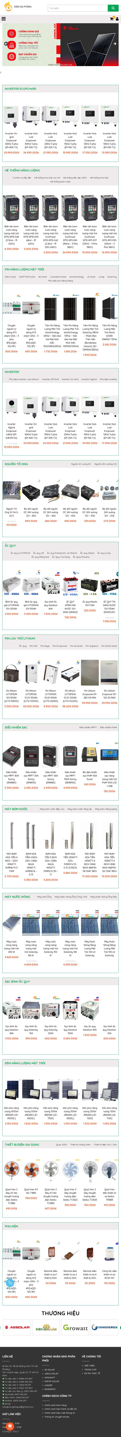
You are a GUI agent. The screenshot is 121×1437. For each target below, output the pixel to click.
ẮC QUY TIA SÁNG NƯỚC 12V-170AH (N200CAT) (109, 607)
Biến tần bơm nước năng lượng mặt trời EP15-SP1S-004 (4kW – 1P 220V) (31, 235)
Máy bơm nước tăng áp (80, 809)
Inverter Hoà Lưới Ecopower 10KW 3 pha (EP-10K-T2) (109, 140)
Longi (101, 276)
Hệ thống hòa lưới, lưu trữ (47, 177)
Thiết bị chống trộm (80, 1144)
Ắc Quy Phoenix (81, 556)
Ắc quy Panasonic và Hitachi (62, 553)
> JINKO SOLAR (50, 1373)
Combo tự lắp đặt (22, 177)
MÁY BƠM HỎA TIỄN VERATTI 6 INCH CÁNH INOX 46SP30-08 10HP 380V (90, 862)
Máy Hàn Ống (44, 896)
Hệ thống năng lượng (22, 170)
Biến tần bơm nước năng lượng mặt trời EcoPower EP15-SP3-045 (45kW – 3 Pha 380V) (70, 237)
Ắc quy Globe (87, 553)
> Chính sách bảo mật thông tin (58, 1413)
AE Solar (42, 276)
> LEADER (47, 1385)
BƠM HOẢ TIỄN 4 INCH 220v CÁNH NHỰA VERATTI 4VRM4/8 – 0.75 (31, 864)
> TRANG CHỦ (89, 1369)
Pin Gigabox (92, 645)
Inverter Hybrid (89, 379)
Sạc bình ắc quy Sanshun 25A (109, 1030)
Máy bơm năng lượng (106, 809)
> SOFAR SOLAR (50, 1381)
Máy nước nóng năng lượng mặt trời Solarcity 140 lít (70, 948)
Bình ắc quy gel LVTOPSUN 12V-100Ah (31, 605)
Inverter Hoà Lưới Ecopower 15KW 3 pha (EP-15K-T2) (70, 140)
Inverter (12, 372)
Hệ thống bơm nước (60, 181)
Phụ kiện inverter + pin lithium (24, 379)
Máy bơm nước (16, 809)
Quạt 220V (61, 1144)
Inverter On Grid (70, 379)
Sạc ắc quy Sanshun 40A (90, 1028)
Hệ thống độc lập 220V (75, 177)
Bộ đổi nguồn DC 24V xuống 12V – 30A (90, 512)
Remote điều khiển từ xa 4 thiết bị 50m (89, 1274)
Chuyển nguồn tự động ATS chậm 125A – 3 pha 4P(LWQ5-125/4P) (11, 336)
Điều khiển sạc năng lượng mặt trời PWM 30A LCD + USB (109, 779)
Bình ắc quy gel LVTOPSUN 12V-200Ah (11, 605)
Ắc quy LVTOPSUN (20, 553)
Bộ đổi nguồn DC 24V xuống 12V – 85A (31, 512)
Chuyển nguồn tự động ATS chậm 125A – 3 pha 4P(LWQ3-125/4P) (31, 336)
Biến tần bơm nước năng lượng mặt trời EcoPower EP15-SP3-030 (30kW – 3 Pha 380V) (109, 237)
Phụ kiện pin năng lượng (60, 280)
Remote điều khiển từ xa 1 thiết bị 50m (50, 1274)
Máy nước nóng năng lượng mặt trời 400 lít (11, 946)
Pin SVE (33, 645)
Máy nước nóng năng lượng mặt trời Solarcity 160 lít (31, 948)
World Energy (76, 276)
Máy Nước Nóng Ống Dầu (103, 896)
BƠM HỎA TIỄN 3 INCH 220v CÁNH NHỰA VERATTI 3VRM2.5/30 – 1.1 (50, 864)
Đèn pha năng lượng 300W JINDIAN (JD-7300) (50, 1113)
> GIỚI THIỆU (88, 1365)
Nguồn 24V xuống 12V (105, 464)
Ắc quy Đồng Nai (40, 556)
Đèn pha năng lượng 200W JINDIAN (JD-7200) (89, 1113)
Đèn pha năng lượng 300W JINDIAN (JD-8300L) (70, 1113)
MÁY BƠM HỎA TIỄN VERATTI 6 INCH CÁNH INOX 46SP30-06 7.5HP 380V (109, 862)
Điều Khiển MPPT (88, 727)
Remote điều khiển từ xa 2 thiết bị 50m (70, 1274)
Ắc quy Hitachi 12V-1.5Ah (90, 603)
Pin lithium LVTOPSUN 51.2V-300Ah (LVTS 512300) (31, 696)
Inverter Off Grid (50, 379)
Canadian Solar (58, 276)
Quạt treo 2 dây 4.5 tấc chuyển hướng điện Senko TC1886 (11, 1196)
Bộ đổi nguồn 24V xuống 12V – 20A (109, 512)
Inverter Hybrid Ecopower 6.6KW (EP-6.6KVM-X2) (11, 431)
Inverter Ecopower (20, 89)
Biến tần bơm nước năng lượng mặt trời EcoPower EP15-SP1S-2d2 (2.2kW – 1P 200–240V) (50, 237)
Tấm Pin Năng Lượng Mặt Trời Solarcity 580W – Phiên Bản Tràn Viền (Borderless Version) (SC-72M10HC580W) (90, 337)
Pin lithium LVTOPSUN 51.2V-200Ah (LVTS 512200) (70, 696)
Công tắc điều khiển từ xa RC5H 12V (109, 1274)
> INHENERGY (49, 1389)
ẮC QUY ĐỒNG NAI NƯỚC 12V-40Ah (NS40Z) (70, 607)
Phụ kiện (11, 1226)
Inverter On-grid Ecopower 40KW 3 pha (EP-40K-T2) (11, 140)
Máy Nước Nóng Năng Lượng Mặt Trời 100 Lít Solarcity (109, 948)
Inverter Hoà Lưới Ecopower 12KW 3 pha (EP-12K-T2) (90, 140)
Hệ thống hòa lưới (99, 177)
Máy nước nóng (17, 897)
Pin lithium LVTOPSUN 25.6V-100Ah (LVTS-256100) (50, 696)
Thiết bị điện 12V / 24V (105, 1144)
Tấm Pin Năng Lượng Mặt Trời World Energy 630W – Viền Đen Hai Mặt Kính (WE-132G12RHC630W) (52, 336)
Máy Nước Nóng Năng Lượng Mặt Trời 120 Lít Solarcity (90, 948)
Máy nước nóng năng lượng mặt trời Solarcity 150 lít (50, 948)
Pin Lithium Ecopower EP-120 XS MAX (109, 694)
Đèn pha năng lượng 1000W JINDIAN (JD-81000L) (11, 1113)
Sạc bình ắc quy (17, 981)
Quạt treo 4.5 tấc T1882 (31, 1191)
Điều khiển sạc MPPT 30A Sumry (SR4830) (31, 777)
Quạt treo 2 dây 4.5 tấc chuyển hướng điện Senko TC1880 (50, 1196)
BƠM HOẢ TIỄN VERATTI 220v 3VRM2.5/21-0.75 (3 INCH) (70, 860)
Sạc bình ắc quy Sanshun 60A (50, 605)
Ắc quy (10, 545)
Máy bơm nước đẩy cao (52, 809)
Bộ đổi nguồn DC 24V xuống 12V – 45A (70, 512)
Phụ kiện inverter (108, 379)
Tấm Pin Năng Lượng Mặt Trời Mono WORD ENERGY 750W (109, 332)
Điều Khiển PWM (108, 727)
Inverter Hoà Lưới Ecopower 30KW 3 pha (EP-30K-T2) (31, 140)
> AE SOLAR (48, 1369)
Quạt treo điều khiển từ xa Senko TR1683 (109, 1194)
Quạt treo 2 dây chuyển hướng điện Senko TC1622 (70, 1194)
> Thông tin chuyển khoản (55, 1416)
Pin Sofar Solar (109, 645)
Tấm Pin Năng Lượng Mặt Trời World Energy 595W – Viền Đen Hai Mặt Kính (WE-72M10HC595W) (71, 336)
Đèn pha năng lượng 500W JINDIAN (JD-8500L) (31, 1113)
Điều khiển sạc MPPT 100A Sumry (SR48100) (70, 777)
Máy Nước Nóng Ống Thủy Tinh (71, 896)
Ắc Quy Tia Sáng (61, 556)
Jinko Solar (10, 276)
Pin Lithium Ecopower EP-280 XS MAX (90, 694)
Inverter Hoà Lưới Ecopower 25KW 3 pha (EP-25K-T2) (50, 140)
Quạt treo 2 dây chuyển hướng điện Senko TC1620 (90, 1194)
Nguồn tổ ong (16, 464)
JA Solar (91, 276)
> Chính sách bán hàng (54, 1405)
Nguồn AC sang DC (81, 464)
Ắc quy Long (103, 553)
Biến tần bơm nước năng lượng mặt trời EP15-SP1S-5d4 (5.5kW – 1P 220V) (11, 235)
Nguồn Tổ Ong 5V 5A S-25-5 (11, 512)
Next (114, 44)
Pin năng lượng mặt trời (24, 269)
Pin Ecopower (60, 645)
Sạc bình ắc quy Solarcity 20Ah (51, 1030)
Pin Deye (45, 645)
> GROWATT (48, 1377)
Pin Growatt (76, 645)
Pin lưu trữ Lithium (20, 638)
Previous (6, 44)
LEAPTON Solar (27, 276)
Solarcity (112, 276)
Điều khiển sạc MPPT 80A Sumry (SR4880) (11, 777)
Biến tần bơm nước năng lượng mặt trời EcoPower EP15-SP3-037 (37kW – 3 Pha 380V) (89, 237)
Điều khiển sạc (16, 727)
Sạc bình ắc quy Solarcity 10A (31, 1030)
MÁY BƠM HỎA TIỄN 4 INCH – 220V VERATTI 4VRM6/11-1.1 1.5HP (11, 862)
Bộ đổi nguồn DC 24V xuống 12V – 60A (50, 512)
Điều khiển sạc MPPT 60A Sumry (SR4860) (50, 777)
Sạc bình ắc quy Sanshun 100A (70, 1030)
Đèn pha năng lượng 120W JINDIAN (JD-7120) (109, 1113)
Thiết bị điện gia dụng (22, 1144)
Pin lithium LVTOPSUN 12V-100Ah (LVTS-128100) (11, 696)
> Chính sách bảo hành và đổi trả (59, 1409)
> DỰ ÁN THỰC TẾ (91, 1373)
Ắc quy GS (38, 553)
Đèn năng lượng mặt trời (25, 1063)
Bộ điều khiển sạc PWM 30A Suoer (90, 776)
